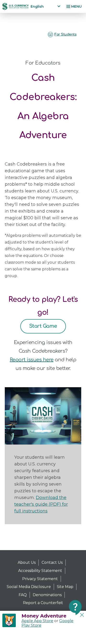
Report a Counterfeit (43, 602)
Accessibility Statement (40, 570)
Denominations (47, 595)
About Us (27, 562)
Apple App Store (37, 620)
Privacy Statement (40, 579)
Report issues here (32, 360)
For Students (65, 34)
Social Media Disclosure (29, 586)
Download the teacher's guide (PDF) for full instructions (41, 504)
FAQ (23, 595)
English (37, 6)
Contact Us (52, 562)
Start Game (43, 326)
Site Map (65, 586)
